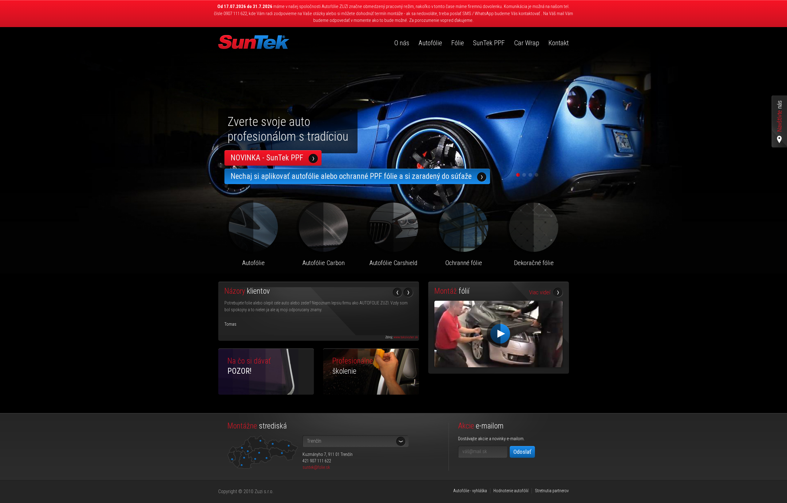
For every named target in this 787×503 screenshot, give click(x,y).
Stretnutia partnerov (552, 490)
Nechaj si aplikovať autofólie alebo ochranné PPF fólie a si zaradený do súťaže (351, 176)
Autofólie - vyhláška (470, 490)
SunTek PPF (489, 42)
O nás (401, 42)
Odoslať (522, 451)
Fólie (457, 42)
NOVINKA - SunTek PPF (267, 157)
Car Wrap (526, 42)
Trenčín (314, 441)
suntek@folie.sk (316, 467)
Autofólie (430, 42)
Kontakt (558, 42)
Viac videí (539, 292)
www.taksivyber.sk (406, 337)
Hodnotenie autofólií (510, 490)
